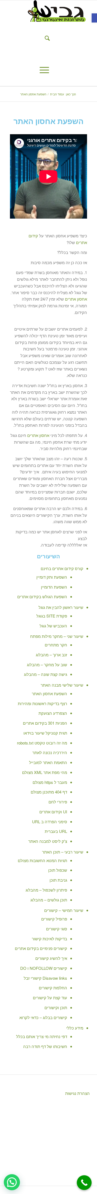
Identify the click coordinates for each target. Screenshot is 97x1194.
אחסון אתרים (76, 299)
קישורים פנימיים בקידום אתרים (41, 948)
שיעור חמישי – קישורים (63, 910)
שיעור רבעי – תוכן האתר (62, 852)
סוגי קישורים (56, 928)
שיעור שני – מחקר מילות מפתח (56, 636)
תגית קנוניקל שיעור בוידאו (45, 733)
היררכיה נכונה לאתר (49, 752)
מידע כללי (74, 1028)
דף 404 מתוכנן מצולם (49, 792)
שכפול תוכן (57, 870)
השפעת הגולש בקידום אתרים (42, 596)
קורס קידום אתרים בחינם (62, 568)
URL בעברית (56, 831)
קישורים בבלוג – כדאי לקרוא (43, 1017)
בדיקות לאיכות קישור (49, 938)
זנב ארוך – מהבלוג (51, 654)
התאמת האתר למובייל (48, 762)
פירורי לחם (57, 801)
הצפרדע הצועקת (53, 713)
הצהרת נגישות (77, 1093)
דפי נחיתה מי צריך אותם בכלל (41, 1036)
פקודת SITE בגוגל (51, 616)
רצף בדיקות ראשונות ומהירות (42, 703)
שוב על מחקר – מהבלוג (47, 664)
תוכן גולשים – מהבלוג (48, 900)
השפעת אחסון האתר (49, 693)
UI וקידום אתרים (53, 811)
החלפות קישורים (53, 987)
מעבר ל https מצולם (50, 782)
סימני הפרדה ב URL (49, 821)
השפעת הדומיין (54, 587)
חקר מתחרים (56, 644)
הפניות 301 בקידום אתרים (45, 723)
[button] (94, 18)
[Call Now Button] (84, 1182)
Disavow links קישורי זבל (45, 978)
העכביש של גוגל (53, 625)
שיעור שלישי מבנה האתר (62, 685)
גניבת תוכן (58, 880)
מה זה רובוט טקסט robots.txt (42, 743)
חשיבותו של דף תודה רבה (45, 1046)
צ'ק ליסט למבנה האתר (47, 841)
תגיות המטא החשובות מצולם (42, 860)
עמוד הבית (57, 94)
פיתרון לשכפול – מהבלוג (46, 890)
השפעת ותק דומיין (51, 577)
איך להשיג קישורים (51, 958)
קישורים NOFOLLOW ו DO (43, 968)
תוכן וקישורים (55, 1007)
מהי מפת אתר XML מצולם (44, 772)
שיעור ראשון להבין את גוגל (61, 607)
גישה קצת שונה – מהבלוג (45, 674)
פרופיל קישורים (54, 919)
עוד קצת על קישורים (50, 997)
